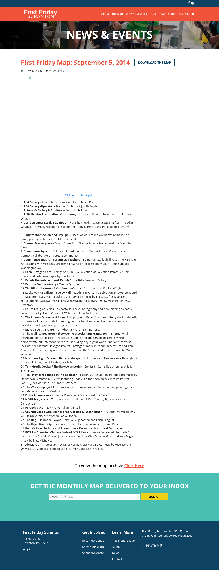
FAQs (152, 13)
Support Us (175, 13)
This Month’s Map (123, 540)
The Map (117, 13)
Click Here (134, 465)
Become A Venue (93, 540)
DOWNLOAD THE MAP (154, 62)
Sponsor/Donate (93, 553)
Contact (190, 13)
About (105, 13)
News (161, 13)
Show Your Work (136, 13)
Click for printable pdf (79, 195)
